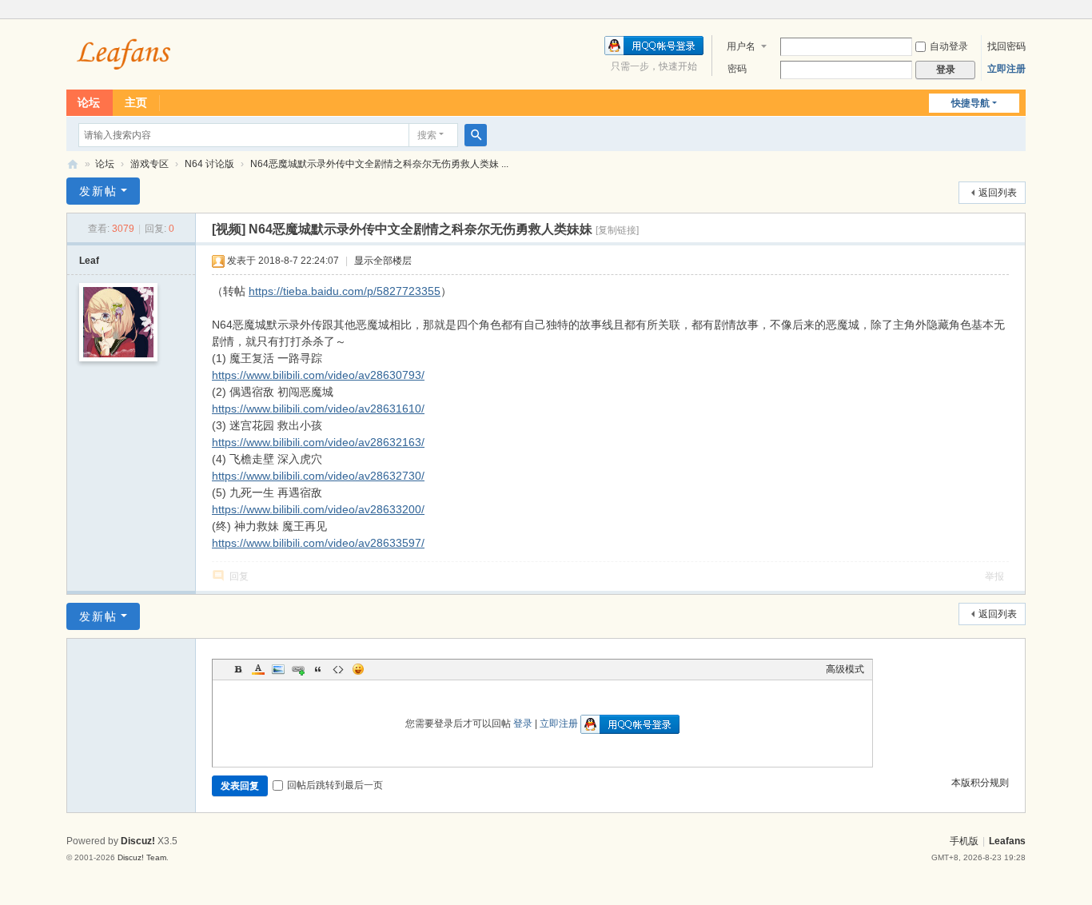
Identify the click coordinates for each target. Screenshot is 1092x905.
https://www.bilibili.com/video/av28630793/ (318, 375)
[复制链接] (617, 230)
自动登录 (949, 46)
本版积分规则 (980, 782)
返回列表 (997, 192)
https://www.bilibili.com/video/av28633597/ (318, 542)
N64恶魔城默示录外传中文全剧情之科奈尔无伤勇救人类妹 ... (379, 163)
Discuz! (138, 841)
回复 (239, 576)
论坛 (89, 102)
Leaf (89, 260)
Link (298, 669)
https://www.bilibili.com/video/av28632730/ (318, 475)
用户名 (741, 46)
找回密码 (1006, 46)
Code (338, 669)
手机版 (964, 841)
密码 (737, 68)
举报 (994, 576)
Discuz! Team (142, 857)
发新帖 (98, 191)
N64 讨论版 (209, 163)
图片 (221, 670)
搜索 (426, 135)
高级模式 (845, 669)
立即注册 (1006, 68)
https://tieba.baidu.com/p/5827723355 (344, 291)
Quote (318, 669)
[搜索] (475, 135)
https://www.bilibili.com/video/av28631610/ (318, 408)
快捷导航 (970, 103)
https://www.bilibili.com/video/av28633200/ (318, 509)
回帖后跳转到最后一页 (335, 785)
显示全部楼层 (383, 260)
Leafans (1007, 841)
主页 (136, 102)
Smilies (358, 669)
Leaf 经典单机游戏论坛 (72, 164)
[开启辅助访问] (1022, 11)
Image (278, 669)
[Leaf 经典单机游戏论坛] (125, 52)
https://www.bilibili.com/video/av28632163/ (318, 442)
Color (258, 669)
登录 (522, 723)
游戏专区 (149, 163)
